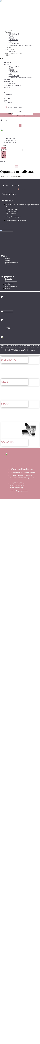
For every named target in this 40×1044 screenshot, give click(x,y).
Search (9, 114)
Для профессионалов (13, 53)
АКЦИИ (8, 55)
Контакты (9, 49)
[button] (20, 59)
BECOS (11, 38)
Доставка (7, 288)
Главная (8, 30)
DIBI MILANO (14, 34)
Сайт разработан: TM (20, 353)
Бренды (8, 32)
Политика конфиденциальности (11, 285)
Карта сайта (8, 279)
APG (10, 42)
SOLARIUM (13, 40)
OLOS (11, 36)
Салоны (8, 47)
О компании (13, 51)
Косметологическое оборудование (21, 45)
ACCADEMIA (14, 43)
